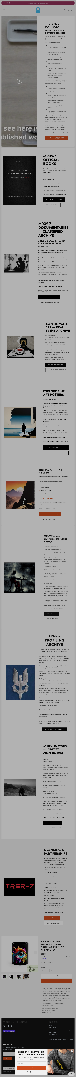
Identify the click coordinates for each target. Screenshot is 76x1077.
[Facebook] (27, 1072)
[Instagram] (30, 1072)
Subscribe (31, 1068)
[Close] (72, 1051)
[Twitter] (34, 1072)
